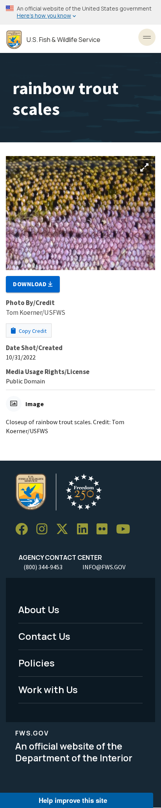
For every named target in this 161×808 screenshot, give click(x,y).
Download (30, 284)
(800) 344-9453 (43, 567)
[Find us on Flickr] (105, 529)
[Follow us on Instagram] (44, 529)
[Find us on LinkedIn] (85, 529)
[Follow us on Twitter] (65, 529)
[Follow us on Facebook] (24, 529)
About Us (38, 609)
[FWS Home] (14, 40)
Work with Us (48, 689)
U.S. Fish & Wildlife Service (63, 40)
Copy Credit (32, 330)
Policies (36, 662)
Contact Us (44, 636)
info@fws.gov (103, 567)
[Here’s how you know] (80, 12)
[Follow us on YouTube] (126, 529)
